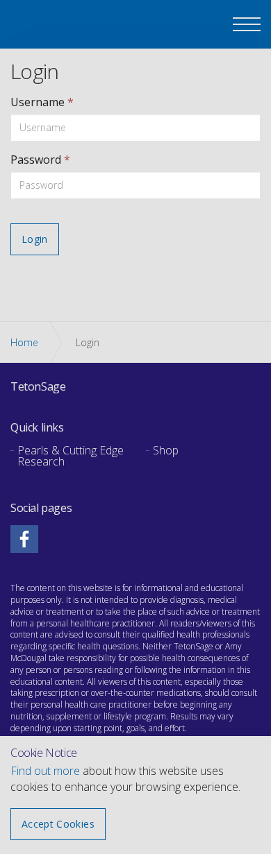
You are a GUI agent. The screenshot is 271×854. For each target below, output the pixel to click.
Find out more (45, 770)
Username (42, 102)
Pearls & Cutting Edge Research (70, 456)
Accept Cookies (58, 823)
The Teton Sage (48, 26)
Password (40, 159)
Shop (166, 450)
